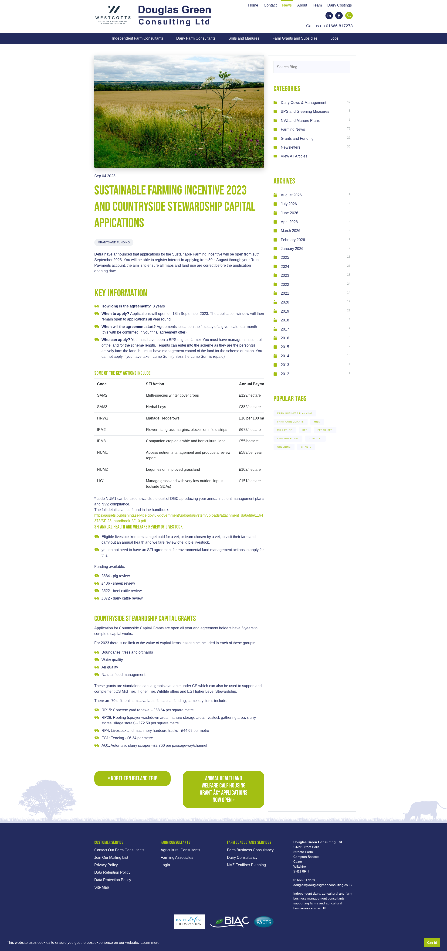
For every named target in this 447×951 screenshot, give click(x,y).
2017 (285, 329)
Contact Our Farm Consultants (119, 850)
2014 (285, 356)
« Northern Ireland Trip (132, 778)
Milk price (284, 430)
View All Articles (294, 156)
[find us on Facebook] (339, 15)
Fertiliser (325, 430)
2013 (285, 365)
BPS (304, 430)
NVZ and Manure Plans (300, 121)
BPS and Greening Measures (305, 111)
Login (165, 865)
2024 (285, 267)
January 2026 (292, 249)
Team (317, 5)
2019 (285, 311)
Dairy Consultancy (242, 857)
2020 (285, 302)
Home (253, 5)
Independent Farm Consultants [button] (137, 38)
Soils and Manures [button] (243, 38)
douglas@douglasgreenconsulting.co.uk (322, 885)
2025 (285, 257)
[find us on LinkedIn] (329, 15)
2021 (285, 293)
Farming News (293, 129)
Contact (270, 5)
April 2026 (289, 222)
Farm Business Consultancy (250, 850)
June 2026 (289, 213)
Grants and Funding (114, 242)
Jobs (335, 38)
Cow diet (315, 438)
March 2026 (290, 231)
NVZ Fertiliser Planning (246, 865)
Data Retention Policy (112, 872)
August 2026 (291, 195)
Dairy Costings (339, 5)
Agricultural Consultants (180, 850)
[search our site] (349, 15)
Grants (306, 447)
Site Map (101, 887)
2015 (285, 347)
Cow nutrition (288, 438)
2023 (285, 275)
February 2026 (293, 240)
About (302, 5)
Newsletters (290, 147)
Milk (317, 422)
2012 (285, 374)
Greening (284, 447)
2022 (285, 284)
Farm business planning (294, 413)
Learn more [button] (150, 942)
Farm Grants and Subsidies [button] (295, 38)
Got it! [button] (432, 942)
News (287, 5)
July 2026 (289, 204)
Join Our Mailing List (111, 857)
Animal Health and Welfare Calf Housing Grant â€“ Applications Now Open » (223, 789)
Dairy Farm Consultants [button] (195, 38)
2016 (285, 338)
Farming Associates (177, 857)
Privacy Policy (106, 865)
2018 (285, 320)
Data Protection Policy (112, 880)
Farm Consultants (290, 422)
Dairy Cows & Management (303, 103)
